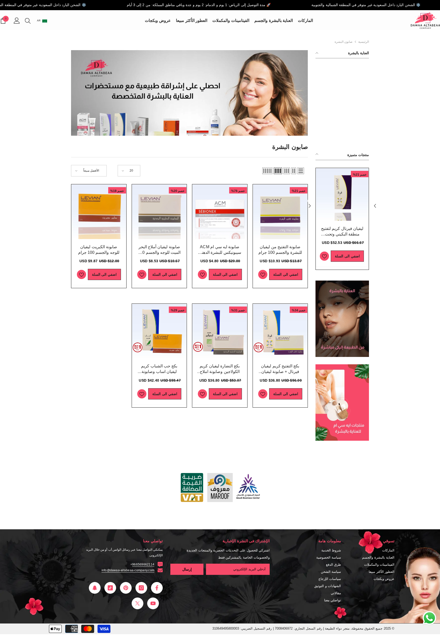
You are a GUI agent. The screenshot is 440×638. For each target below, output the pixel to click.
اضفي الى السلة (347, 256)
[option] (342, 219)
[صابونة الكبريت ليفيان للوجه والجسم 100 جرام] (99, 212)
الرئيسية (363, 42)
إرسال (187, 569)
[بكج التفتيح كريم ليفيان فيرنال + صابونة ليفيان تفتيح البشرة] (280, 331)
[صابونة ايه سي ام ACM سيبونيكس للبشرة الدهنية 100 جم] (220, 212)
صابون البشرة (343, 42)
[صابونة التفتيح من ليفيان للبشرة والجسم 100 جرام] (342, 194)
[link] (342, 319)
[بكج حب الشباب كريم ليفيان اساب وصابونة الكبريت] (159, 331)
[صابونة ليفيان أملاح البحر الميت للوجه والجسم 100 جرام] (159, 212)
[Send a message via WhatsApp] (429, 618)
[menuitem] (342, 66)
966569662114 (143, 564)
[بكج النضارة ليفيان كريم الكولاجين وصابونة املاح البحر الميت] (220, 331)
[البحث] (28, 21)
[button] (309, 201)
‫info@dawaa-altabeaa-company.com (128, 570)
